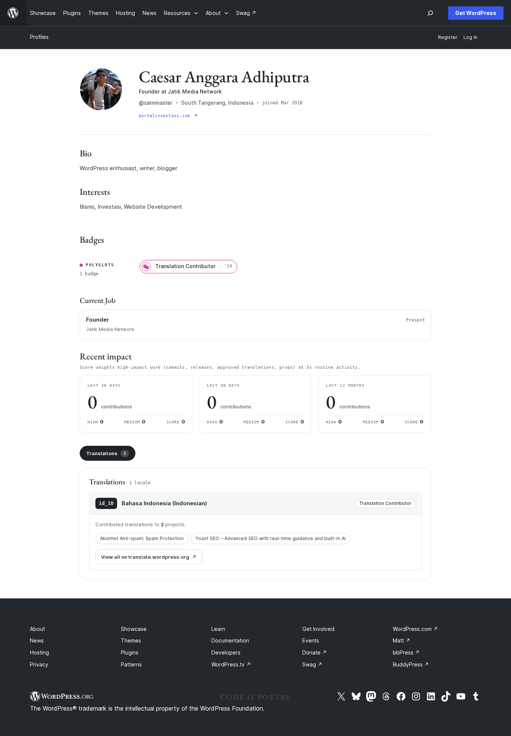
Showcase (134, 629)
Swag (312, 664)
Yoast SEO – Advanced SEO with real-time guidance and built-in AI (270, 538)
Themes (131, 640)
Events (310, 640)
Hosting (39, 652)
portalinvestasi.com (166, 115)
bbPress (406, 652)
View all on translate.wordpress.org (145, 557)
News (37, 640)
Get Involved (318, 629)
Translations (106, 453)
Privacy (39, 664)
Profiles (39, 37)
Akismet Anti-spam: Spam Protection (142, 538)
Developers (226, 652)
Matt (401, 640)
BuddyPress (411, 664)
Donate (314, 652)
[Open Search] (430, 13)
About (37, 629)
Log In (470, 37)
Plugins (129, 652)
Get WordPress (475, 13)
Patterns (131, 664)
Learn (218, 629)
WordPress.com (415, 629)
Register (448, 37)
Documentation (230, 640)
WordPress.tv (231, 664)
